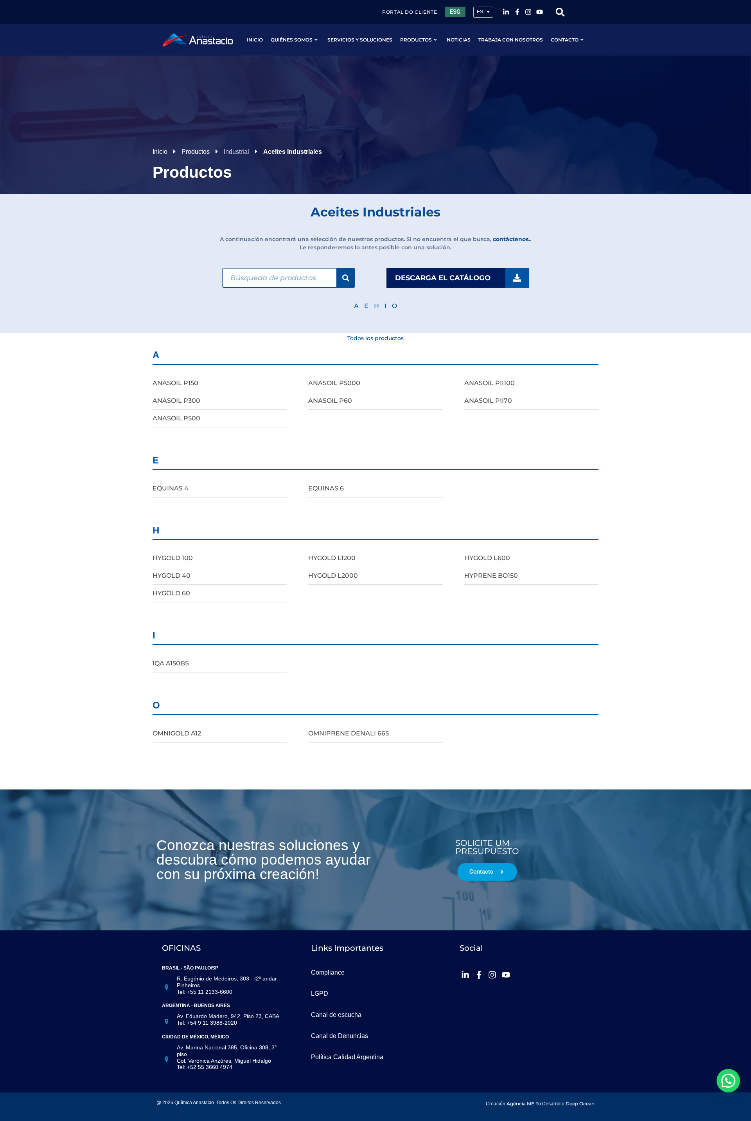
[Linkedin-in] (505, 12)
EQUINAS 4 (171, 488)
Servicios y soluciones (359, 40)
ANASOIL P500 (176, 418)
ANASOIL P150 (175, 383)
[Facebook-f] (517, 12)
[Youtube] (539, 12)
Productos (416, 40)
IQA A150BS (171, 663)
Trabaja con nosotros (510, 40)
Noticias (459, 40)
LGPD (319, 993)
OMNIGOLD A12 (177, 733)
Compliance (328, 972)
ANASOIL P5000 (334, 383)
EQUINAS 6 (326, 488)
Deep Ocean (580, 1104)
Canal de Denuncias (339, 1036)
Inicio (255, 40)
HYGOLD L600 (487, 558)
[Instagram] (528, 12)
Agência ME (520, 1104)
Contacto (565, 40)
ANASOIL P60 (330, 400)
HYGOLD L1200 (332, 558)
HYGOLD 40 (171, 575)
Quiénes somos (292, 40)
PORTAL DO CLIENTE (409, 12)
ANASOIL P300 (176, 400)
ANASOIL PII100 (489, 383)
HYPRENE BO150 (491, 575)
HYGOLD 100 (173, 558)
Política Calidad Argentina (347, 1057)
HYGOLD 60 (171, 593)
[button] (560, 12)
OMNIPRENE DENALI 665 (348, 733)
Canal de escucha (336, 1014)
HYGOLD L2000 (333, 575)
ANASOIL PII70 (488, 400)
